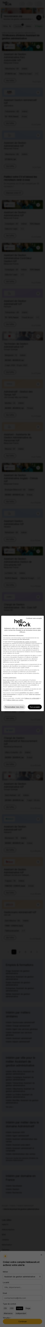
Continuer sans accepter (34, 618)
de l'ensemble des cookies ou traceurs (25, 641)
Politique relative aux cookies (14, 700)
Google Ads (6, 681)
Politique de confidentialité (31, 698)
